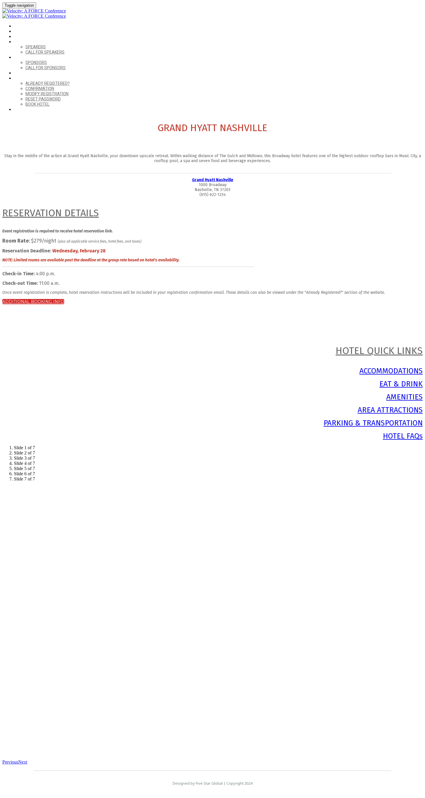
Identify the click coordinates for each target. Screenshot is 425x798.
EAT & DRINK (401, 383)
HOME (19, 26)
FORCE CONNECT (29, 73)
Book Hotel (37, 104)
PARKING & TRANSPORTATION (373, 423)
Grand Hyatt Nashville (212, 179)
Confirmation (39, 88)
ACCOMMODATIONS (391, 370)
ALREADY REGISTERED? (34, 78)
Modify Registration (47, 93)
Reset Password (43, 99)
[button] (33, 301)
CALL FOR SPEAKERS (44, 52)
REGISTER (22, 109)
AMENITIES (404, 396)
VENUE (20, 31)
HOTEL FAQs (403, 436)
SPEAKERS (23, 42)
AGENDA (21, 36)
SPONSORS (24, 57)
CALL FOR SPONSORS (45, 67)
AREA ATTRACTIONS (390, 410)
